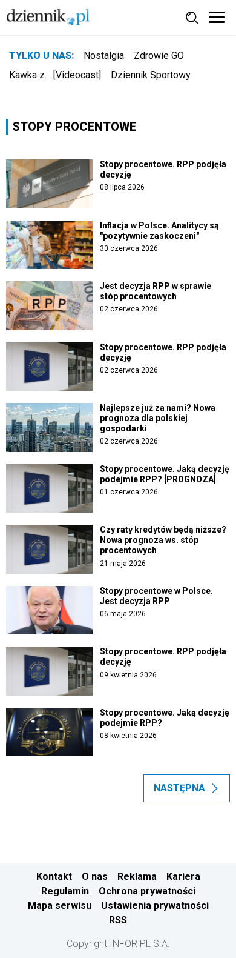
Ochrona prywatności (147, 891)
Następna (179, 788)
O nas (95, 876)
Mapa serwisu (59, 905)
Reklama (137, 876)
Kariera (183, 876)
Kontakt (54, 876)
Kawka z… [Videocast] (55, 75)
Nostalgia (104, 55)
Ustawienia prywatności (155, 905)
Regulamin (65, 891)
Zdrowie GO (159, 55)
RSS (118, 920)
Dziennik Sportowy (151, 75)
